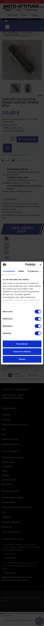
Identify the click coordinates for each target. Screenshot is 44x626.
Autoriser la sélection (22, 352)
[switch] (38, 319)
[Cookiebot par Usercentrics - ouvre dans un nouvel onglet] (26, 264)
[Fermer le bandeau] (40, 265)
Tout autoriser (22, 344)
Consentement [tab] (9, 271)
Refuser (22, 359)
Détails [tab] (21, 271)
